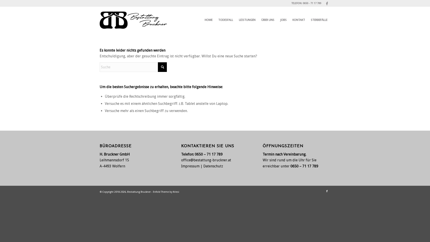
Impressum (190, 166)
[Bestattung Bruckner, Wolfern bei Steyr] (133, 20)
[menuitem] (208, 20)
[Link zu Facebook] (327, 3)
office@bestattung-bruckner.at (206, 160)
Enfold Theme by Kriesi (166, 191)
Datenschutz (213, 166)
